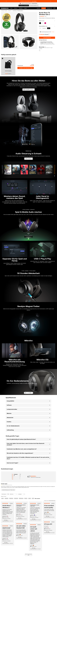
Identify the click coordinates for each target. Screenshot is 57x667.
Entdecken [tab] (20, 8)
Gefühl (33, 498)
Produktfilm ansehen (29, 89)
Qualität (29, 498)
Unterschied (16, 498)
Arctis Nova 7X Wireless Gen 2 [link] (18, 10)
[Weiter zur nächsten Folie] (50, 1)
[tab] (38, 8)
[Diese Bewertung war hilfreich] (51, 517)
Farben (2, 498)
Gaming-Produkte (4, 10)
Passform (25, 498)
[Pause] (54, 175)
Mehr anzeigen (37, 498)
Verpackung (11, 498)
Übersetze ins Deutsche (6, 518)
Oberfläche (6, 498)
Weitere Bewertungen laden (28, 554)
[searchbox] (4, 494)
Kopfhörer (10, 10)
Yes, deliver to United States (23, 5)
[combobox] (13, 494)
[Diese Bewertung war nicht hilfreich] (25, 518)
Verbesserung (21, 498)
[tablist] (17, 8)
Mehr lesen (32, 543)
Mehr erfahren (29, 159)
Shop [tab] (11, 8)
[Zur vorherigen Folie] (6, 1)
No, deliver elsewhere (33, 5)
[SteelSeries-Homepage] (5, 8)
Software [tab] (15, 8)
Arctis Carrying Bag (8, 70)
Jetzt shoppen (34, 1)
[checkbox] (2, 58)
